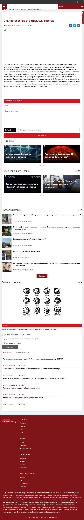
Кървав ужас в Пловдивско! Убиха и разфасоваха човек (23, 398)
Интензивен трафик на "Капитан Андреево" (29, 239)
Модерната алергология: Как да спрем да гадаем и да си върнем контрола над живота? (47, 215)
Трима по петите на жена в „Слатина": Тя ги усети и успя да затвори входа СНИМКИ (33, 359)
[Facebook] (80, 2)
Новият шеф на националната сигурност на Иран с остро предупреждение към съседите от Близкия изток (47, 228)
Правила (22, 477)
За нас (22, 442)
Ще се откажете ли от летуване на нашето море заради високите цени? (29, 329)
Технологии (23, 467)
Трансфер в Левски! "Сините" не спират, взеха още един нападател (61, 184)
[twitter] (74, 25)
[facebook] (71, 25)
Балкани (22, 461)
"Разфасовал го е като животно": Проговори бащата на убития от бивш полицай (31, 369)
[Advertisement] (43, 47)
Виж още (42, 276)
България (23, 423)
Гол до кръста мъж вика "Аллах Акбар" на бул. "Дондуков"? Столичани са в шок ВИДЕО (34, 378)
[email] (78, 25)
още (76, 171)
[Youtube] (77, 2)
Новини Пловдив (25, 448)
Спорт (22, 429)
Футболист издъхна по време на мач (27, 251)
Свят (21, 432)
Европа (22, 464)
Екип (21, 480)
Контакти (23, 445)
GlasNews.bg (9, 25)
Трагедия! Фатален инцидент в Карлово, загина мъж (21, 388)
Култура (22, 426)
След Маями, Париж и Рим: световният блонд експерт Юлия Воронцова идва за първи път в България (46, 264)
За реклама (23, 484)
